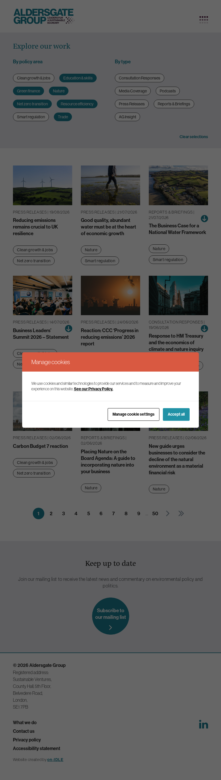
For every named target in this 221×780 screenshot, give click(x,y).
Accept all (176, 414)
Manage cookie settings (134, 414)
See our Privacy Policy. (93, 389)
